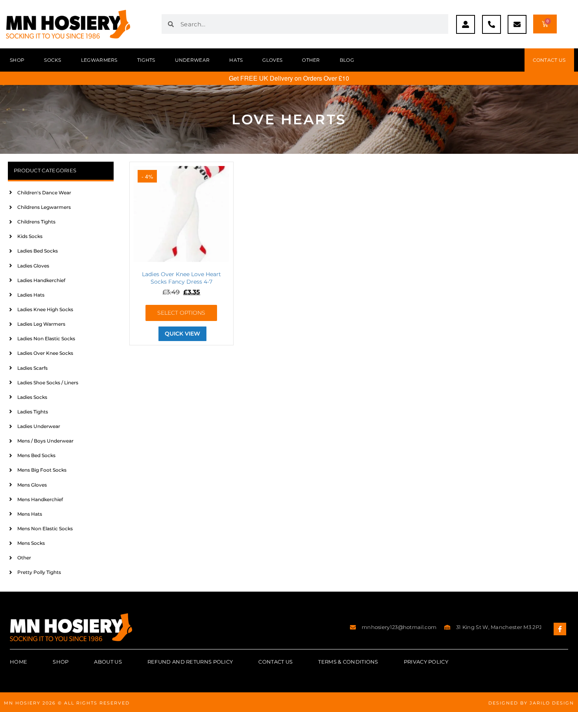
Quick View (182, 333)
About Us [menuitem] (107, 662)
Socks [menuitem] (52, 60)
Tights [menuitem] (146, 60)
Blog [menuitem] (347, 60)
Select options (181, 312)
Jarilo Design (552, 703)
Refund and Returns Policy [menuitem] (190, 662)
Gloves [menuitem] (272, 60)
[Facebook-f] (560, 629)
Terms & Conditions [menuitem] (348, 662)
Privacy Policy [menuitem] (426, 662)
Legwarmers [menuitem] (99, 60)
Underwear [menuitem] (192, 60)
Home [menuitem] (18, 662)
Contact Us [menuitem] (275, 662)
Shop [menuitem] (17, 60)
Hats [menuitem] (236, 60)
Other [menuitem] (311, 60)
